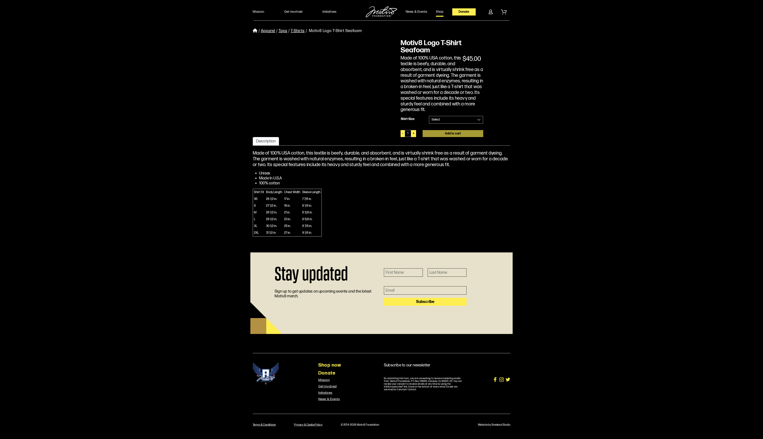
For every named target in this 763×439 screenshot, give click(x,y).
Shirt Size (407, 119)
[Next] (365, 41)
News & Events (329, 399)
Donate (464, 12)
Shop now (329, 365)
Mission (324, 380)
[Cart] (504, 12)
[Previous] (262, 41)
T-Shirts (298, 31)
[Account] (490, 12)
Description (266, 141)
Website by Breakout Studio (494, 424)
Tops (283, 31)
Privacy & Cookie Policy (308, 424)
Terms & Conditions (264, 424)
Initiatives (325, 393)
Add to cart (453, 133)
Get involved (327, 386)
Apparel (268, 31)
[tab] (266, 141)
